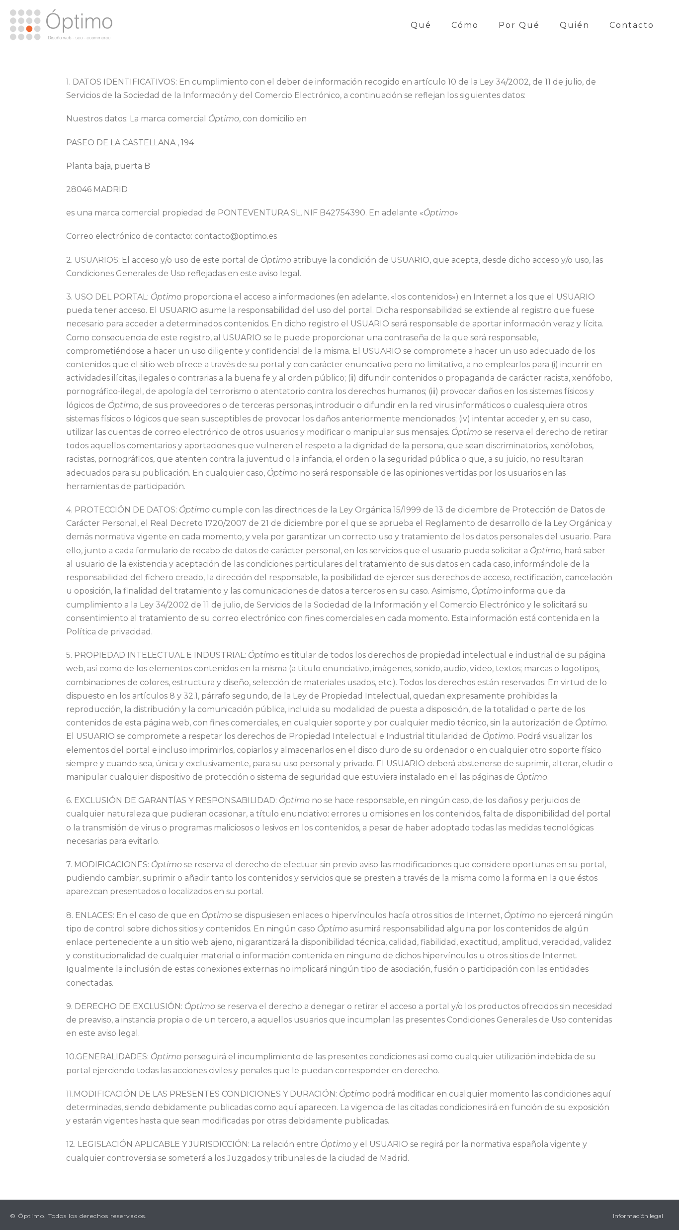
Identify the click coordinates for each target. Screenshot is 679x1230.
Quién (575, 25)
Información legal (638, 1216)
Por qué (519, 25)
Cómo (465, 25)
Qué (421, 25)
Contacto (631, 25)
